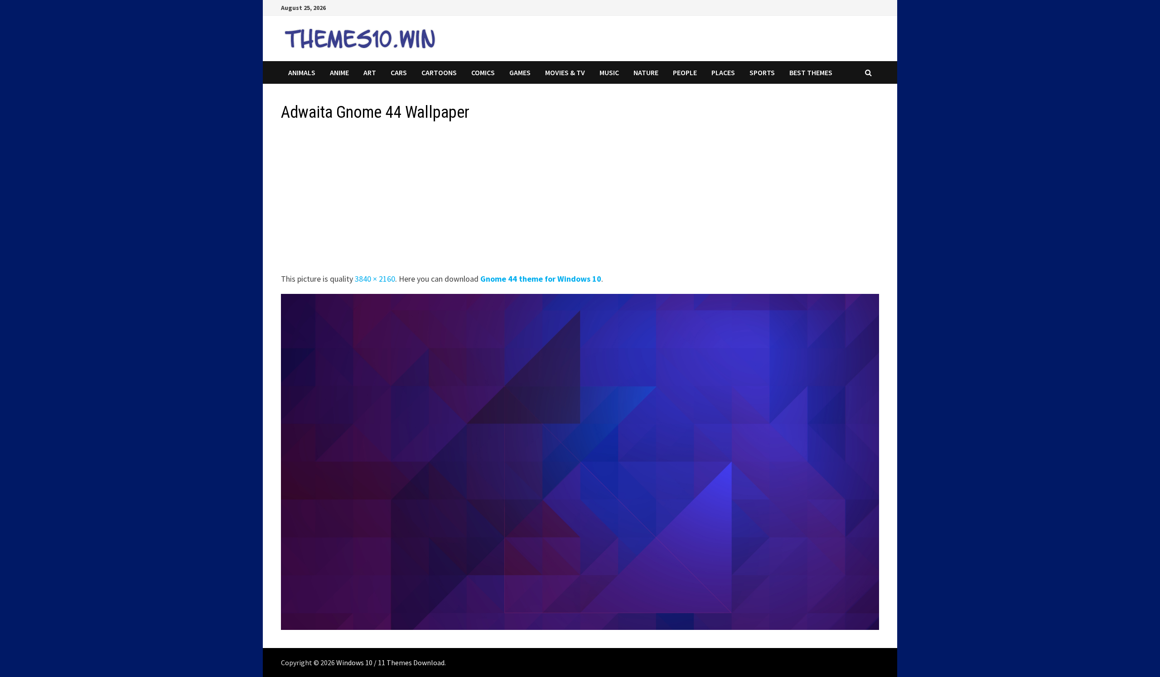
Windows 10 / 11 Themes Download (390, 662)
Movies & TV (565, 72)
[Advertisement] (553, 200)
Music (609, 72)
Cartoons (439, 72)
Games (520, 72)
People (685, 72)
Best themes (810, 72)
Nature (645, 72)
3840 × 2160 (375, 279)
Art (369, 72)
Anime (339, 72)
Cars (399, 72)
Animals (301, 72)
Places (723, 72)
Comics (483, 72)
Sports (762, 72)
